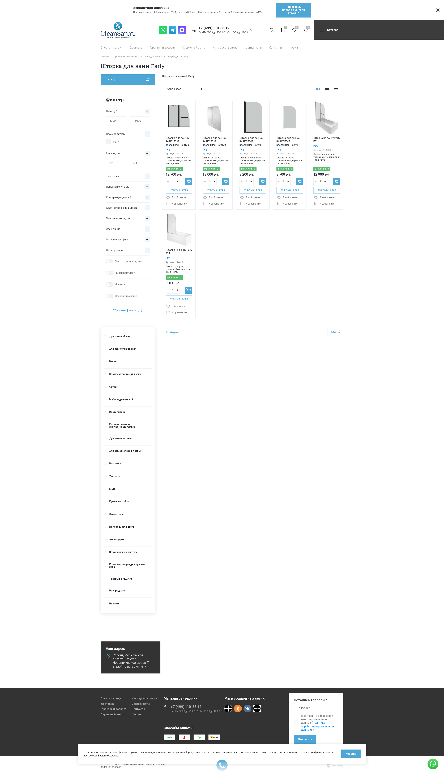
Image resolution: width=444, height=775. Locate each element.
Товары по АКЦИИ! (120, 579)
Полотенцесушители (122, 526)
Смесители (116, 514)
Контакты (275, 47)
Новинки (114, 603)
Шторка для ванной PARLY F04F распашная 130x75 (288, 141)
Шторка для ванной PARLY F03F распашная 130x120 (214, 141)
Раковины (115, 463)
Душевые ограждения (125, 56)
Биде (112, 488)
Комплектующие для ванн (125, 374)
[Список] (327, 89)
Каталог (332, 30)
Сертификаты (253, 47)
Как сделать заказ (224, 47)
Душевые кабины (119, 336)
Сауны (113, 386)
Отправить (305, 739)
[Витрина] (318, 89)
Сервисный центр (194, 47)
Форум (293, 47)
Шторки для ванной (151, 56)
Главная (105, 56)
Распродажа (117, 590)
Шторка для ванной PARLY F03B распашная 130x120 (177, 141)
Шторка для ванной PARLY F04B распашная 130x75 (251, 141)
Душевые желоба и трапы (125, 450)
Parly (116, 141)
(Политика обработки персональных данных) (317, 726)
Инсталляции (117, 412)
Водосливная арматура (123, 552)
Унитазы (114, 476)
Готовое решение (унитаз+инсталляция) (122, 425)
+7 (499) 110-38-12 (214, 28)
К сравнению (179, 203)
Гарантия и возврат (162, 47)
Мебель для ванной (121, 399)
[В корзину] (188, 181)
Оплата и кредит (111, 47)
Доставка (135, 47)
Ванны (113, 361)
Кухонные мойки (119, 501)
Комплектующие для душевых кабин (128, 565)
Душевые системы (120, 438)
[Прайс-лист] (336, 89)
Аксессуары (116, 539)
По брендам (173, 56)
